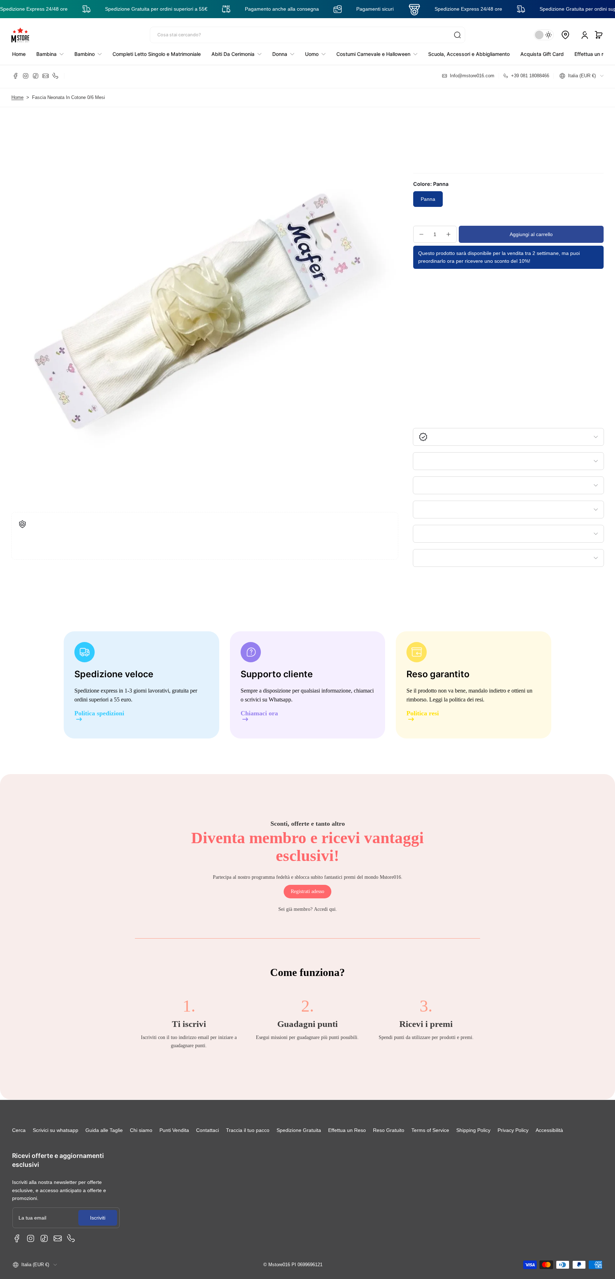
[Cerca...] (457, 35)
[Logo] (20, 34)
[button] (599, 35)
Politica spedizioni (99, 713)
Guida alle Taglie (104, 1130)
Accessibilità (549, 1130)
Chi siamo (141, 1130)
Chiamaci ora (259, 713)
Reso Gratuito (388, 1130)
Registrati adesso (307, 891)
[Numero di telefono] (55, 76)
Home (17, 97)
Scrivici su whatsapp (55, 1130)
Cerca (19, 1130)
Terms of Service (430, 1130)
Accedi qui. (325, 909)
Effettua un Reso (347, 1130)
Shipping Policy (473, 1130)
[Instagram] (25, 76)
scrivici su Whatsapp (268, 699)
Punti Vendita (174, 1130)
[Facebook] (15, 76)
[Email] (45, 76)
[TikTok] (35, 76)
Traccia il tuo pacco (247, 1130)
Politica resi (422, 713)
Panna (428, 199)
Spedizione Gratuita (299, 1130)
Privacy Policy (513, 1130)
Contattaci (207, 1130)
